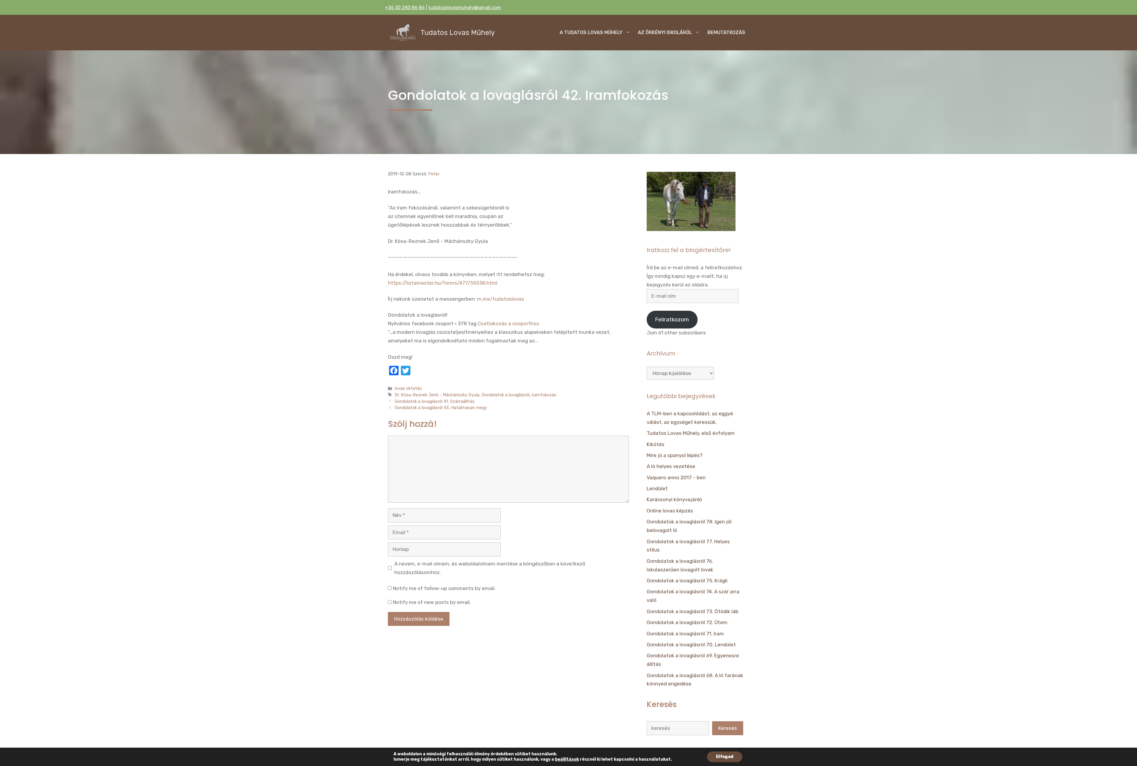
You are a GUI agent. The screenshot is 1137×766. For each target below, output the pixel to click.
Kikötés (655, 444)
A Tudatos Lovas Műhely (591, 32)
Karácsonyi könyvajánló (674, 499)
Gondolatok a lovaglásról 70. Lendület (691, 645)
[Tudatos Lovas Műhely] (402, 32)
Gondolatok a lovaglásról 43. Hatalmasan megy (441, 407)
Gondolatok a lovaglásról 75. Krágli (687, 581)
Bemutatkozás (726, 32)
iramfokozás (544, 395)
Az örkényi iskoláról (665, 32)
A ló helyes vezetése (671, 466)
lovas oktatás (408, 388)
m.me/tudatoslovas (500, 299)
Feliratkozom (672, 319)
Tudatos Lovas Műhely (457, 32)
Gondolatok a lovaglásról (505, 395)
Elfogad (724, 756)
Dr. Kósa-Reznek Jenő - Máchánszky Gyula (437, 395)
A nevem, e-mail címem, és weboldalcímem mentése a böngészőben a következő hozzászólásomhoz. (489, 568)
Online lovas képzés (670, 511)
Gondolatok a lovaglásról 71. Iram (685, 634)
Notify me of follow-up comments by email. (444, 588)
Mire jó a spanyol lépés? (675, 455)
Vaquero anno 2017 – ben (676, 477)
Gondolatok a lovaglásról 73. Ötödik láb (692, 611)
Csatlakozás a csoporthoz (508, 323)
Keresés (727, 728)
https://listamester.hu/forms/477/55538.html (442, 283)
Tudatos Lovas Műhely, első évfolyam (691, 433)
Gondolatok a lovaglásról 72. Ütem (687, 622)
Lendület (657, 488)
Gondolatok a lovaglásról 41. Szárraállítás (435, 401)
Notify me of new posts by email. (432, 602)
